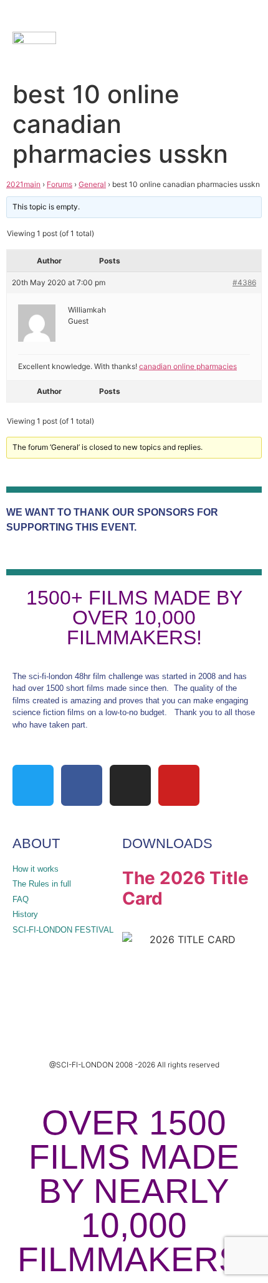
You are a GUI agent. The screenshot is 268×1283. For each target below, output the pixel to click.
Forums (59, 184)
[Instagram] (130, 785)
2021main (23, 184)
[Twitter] (33, 785)
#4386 (244, 282)
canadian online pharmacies (188, 366)
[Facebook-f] (81, 785)
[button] (206, 37)
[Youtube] (178, 785)
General (92, 184)
